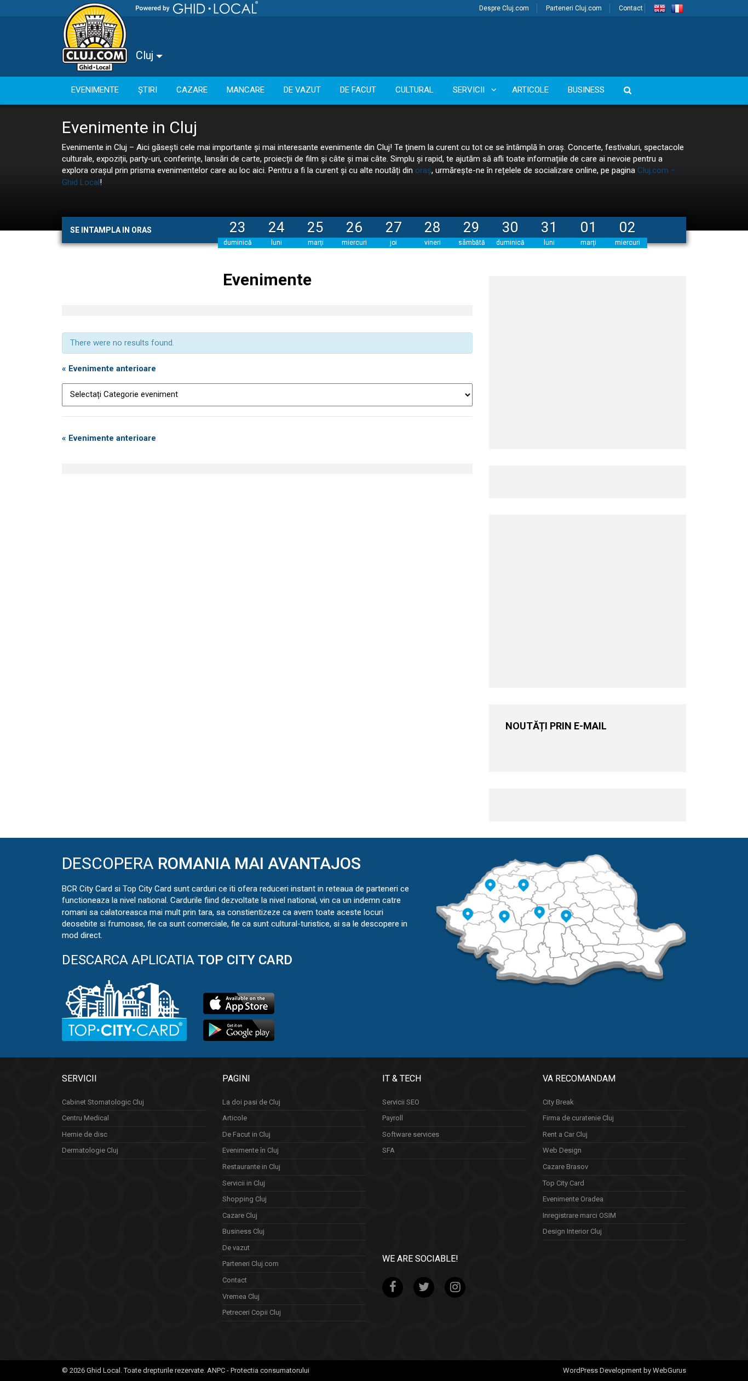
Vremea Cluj (241, 1296)
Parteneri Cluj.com (574, 8)
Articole (234, 1118)
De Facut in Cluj (246, 1134)
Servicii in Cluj (243, 1183)
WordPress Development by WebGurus (624, 1370)
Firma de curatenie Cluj (578, 1118)
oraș (423, 170)
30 (510, 227)
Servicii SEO (400, 1102)
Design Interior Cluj (572, 1231)
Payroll (392, 1118)
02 (627, 227)
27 (393, 227)
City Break (558, 1102)
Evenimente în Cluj (250, 1150)
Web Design (562, 1150)
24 (276, 227)
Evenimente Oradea (573, 1199)
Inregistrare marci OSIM (579, 1215)
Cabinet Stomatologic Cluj (103, 1102)
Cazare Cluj (239, 1215)
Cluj (146, 55)
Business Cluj (243, 1231)
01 (588, 227)
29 (471, 227)
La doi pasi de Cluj (251, 1102)
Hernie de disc (84, 1134)
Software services (410, 1134)
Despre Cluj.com (504, 8)
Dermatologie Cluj (90, 1150)
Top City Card (563, 1183)
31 (549, 227)
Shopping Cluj (244, 1199)
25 (315, 227)
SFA (388, 1150)
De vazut (236, 1248)
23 (237, 227)
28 (432, 227)
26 (354, 227)
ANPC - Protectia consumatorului (258, 1370)
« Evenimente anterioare (109, 368)
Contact (631, 8)
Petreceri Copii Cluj (251, 1312)
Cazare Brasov (565, 1167)
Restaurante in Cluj (251, 1167)
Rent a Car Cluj (565, 1134)
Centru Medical (85, 1118)
